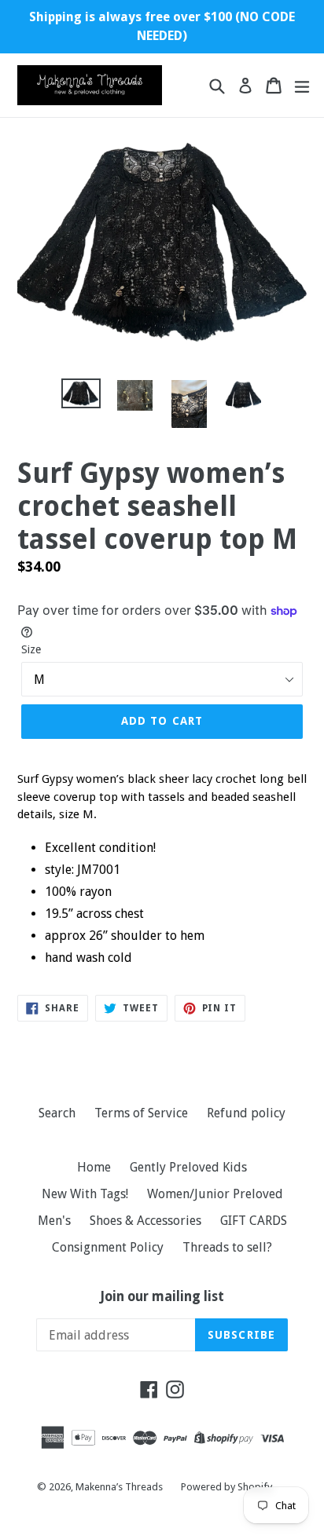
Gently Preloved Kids (188, 1167)
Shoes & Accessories (145, 1220)
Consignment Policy (108, 1247)
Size (31, 649)
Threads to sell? (227, 1247)
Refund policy (246, 1113)
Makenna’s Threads (120, 1487)
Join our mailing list (162, 1296)
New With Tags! (85, 1193)
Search (57, 1113)
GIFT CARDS (253, 1220)
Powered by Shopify (226, 1487)
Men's (54, 1220)
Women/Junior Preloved (215, 1193)
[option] (80, 393)
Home (94, 1167)
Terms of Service (141, 1113)
